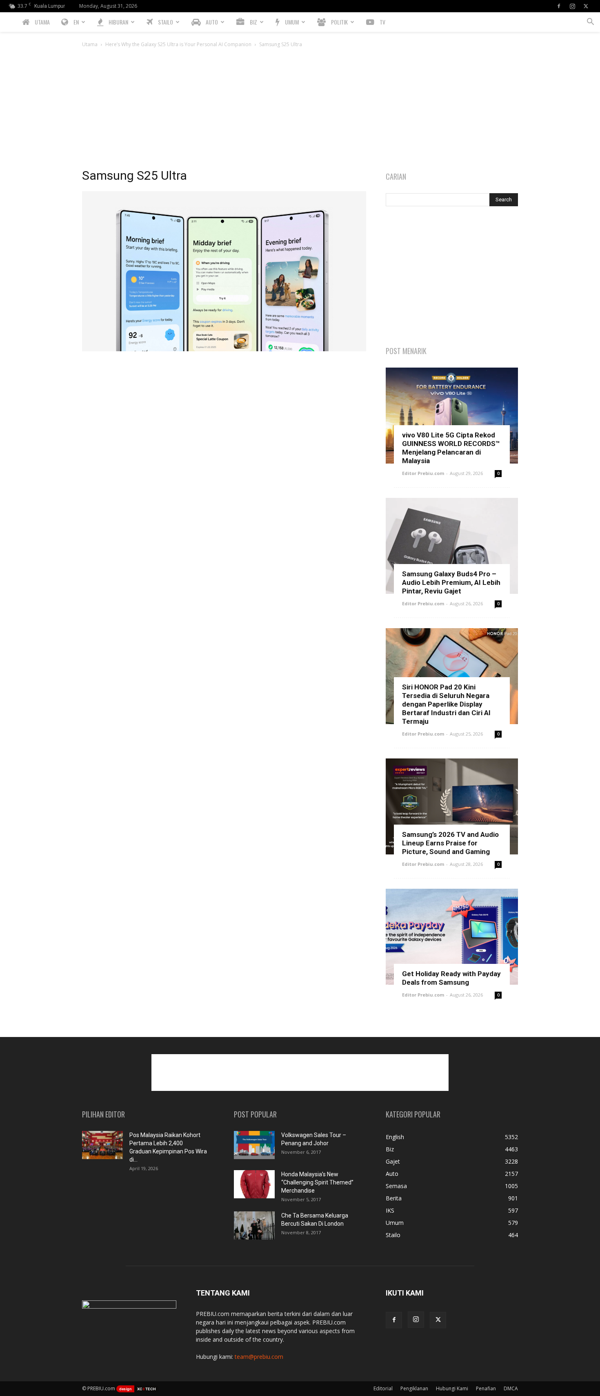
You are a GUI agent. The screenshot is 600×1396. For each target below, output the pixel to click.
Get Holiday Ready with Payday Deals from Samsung (451, 978)
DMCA (511, 1388)
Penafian (486, 1388)
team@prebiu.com (259, 1356)
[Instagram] (572, 6)
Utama (90, 44)
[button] (590, 23)
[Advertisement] (300, 110)
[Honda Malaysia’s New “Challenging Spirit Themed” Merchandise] (254, 1184)
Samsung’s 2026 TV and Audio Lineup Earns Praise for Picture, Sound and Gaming (450, 843)
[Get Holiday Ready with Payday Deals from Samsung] (452, 937)
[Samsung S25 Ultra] (224, 349)
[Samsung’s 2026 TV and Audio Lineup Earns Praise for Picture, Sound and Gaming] (452, 806)
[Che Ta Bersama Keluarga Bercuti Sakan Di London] (254, 1225)
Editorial (383, 1388)
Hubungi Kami (452, 1388)
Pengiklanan (414, 1388)
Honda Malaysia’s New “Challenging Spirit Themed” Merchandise (317, 1182)
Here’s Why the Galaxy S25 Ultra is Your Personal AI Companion (178, 44)
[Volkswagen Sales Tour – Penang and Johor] (254, 1145)
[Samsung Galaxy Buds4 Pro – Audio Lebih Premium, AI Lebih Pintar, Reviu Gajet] (452, 546)
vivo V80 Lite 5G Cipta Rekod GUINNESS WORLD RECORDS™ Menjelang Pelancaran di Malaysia (451, 448)
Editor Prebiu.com (423, 473)
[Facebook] (559, 6)
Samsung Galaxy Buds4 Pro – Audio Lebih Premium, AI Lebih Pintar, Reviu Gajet (451, 582)
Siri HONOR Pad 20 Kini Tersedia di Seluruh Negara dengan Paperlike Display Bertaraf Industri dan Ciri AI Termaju (446, 704)
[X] (586, 6)
